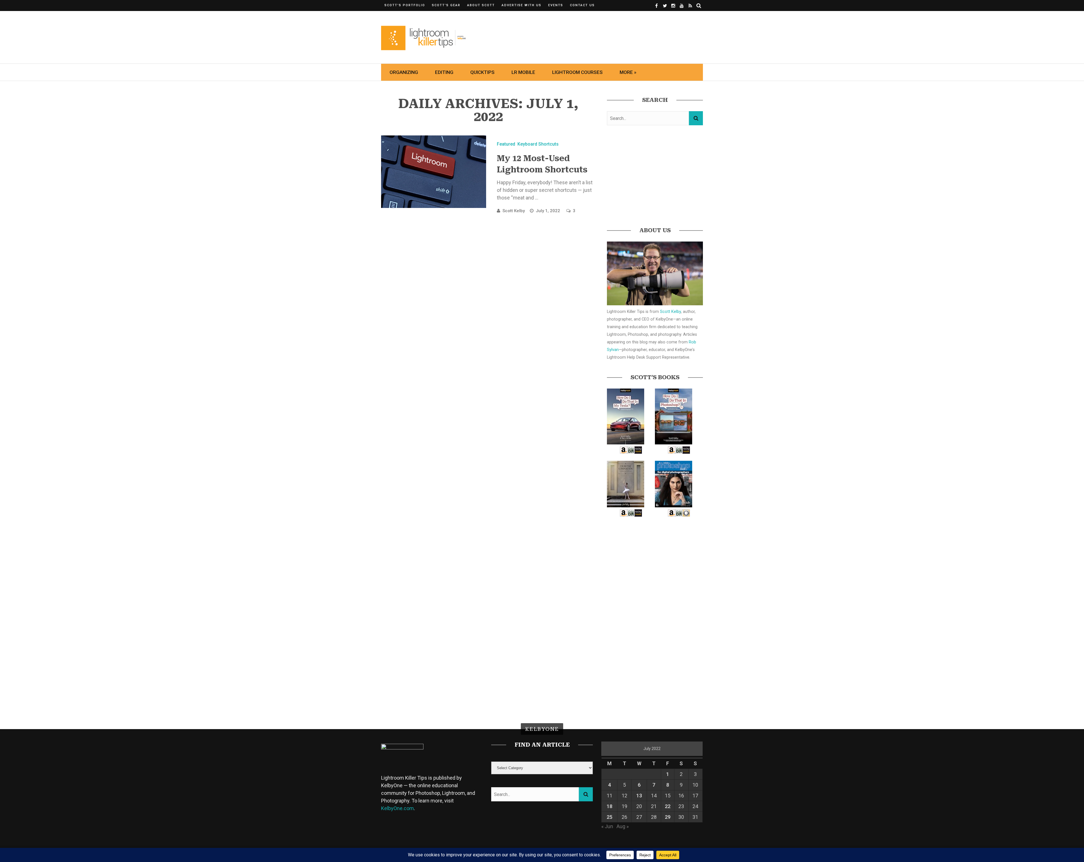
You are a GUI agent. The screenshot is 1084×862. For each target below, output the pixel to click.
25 (609, 817)
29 (667, 817)
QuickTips (482, 72)
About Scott (481, 5)
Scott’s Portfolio (404, 5)
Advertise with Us (521, 5)
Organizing (404, 72)
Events (555, 5)
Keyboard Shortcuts (538, 144)
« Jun (607, 826)
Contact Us (582, 5)
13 (639, 796)
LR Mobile (523, 72)
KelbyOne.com (397, 808)
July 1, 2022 (548, 210)
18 (609, 806)
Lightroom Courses (577, 72)
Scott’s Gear (446, 5)
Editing (444, 72)
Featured (506, 144)
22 (667, 806)
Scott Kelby (513, 210)
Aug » (623, 826)
